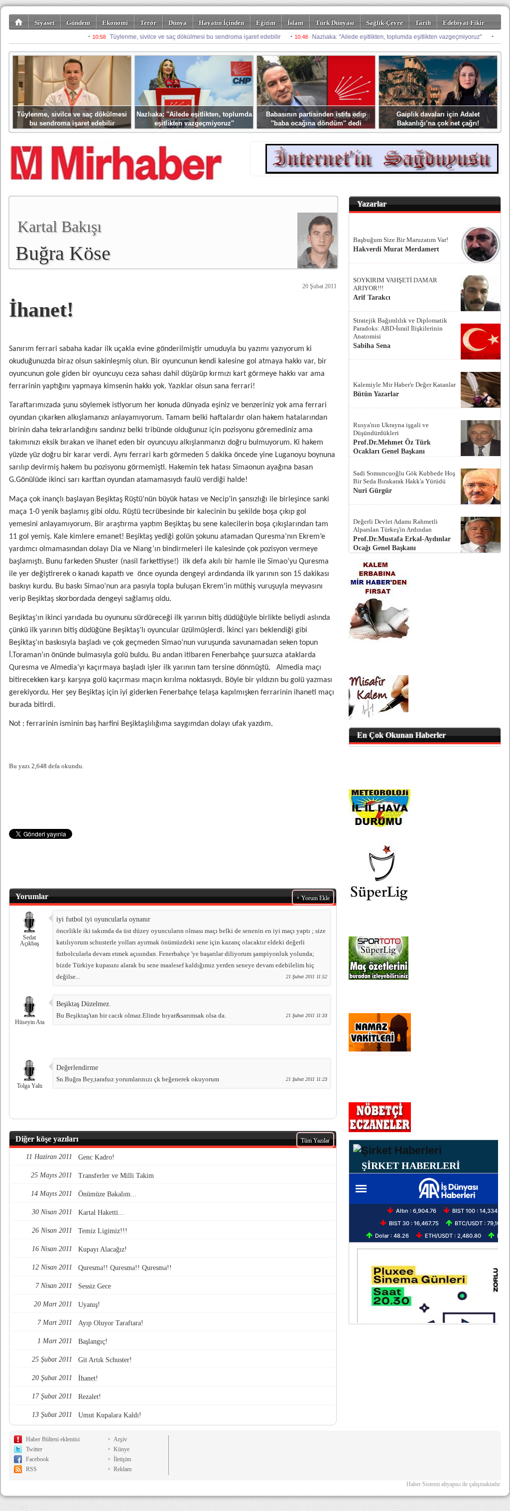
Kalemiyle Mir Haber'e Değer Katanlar (404, 384)
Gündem (78, 22)
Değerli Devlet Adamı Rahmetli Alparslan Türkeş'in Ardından (395, 525)
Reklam (122, 1469)
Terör (148, 22)
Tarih (423, 22)
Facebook (37, 1459)
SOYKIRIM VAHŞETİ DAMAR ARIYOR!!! (395, 284)
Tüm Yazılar (315, 1140)
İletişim (122, 1459)
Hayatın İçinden (221, 22)
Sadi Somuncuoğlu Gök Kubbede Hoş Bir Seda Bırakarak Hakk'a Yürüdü (404, 477)
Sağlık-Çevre (384, 22)
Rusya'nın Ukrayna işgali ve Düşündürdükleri (391, 429)
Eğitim (265, 22)
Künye (121, 1449)
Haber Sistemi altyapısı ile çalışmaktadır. (453, 1484)
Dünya (177, 22)
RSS (31, 1469)
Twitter (34, 1449)
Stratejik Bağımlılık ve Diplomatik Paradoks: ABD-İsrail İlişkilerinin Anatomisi (400, 328)
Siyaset (44, 22)
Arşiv (120, 1439)
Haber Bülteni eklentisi (53, 1439)
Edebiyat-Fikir (464, 22)
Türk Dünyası (334, 22)
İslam (295, 22)
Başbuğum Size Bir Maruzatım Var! (400, 239)
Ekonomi (115, 22)
